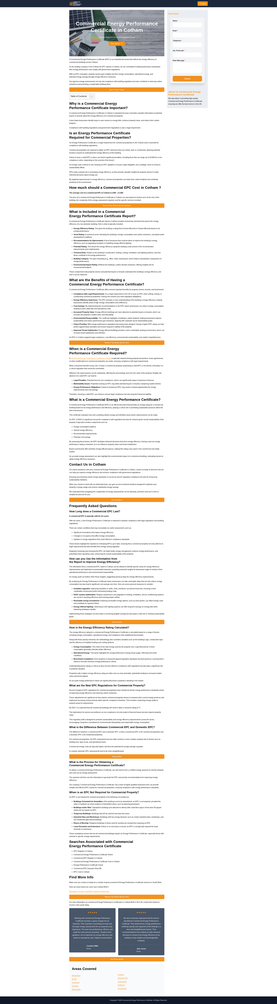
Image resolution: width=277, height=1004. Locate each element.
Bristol (81, 891)
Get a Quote (115, 43)
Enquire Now (117, 756)
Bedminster (105, 891)
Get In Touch (117, 622)
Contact (203, 4)
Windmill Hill (122, 978)
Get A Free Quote (117, 959)
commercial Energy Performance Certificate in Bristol (91, 358)
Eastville (96, 891)
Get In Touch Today (117, 90)
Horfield (121, 975)
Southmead (122, 982)
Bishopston (73, 891)
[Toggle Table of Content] (90, 96)
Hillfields (121, 985)
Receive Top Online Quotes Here (117, 342)
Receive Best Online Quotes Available (117, 205)
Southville (88, 891)
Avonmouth (122, 989)
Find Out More (117, 500)
